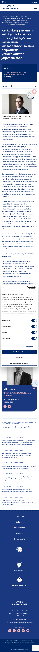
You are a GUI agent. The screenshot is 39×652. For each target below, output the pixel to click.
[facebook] (15, 427)
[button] (34, 2)
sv (12, 2)
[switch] (34, 326)
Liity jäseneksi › (19, 570)
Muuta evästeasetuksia (28, 642)
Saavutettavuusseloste (12, 640)
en (8, 2)
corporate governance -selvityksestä (14, 169)
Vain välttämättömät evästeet (19, 363)
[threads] (28, 427)
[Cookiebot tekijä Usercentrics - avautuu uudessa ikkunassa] (28, 287)
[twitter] (18, 428)
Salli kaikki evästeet (19, 352)
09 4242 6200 (21, 619)
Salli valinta (19, 357)
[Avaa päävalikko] (35, 7)
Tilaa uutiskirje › (19, 556)
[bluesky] (25, 427)
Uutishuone (13, 16)
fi (5, 2)
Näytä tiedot (29, 346)
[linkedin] (21, 428)
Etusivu (4, 16)
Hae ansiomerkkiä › (19, 585)
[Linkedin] (9, 406)
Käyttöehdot (17, 642)
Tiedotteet (24, 16)
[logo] (10, 7)
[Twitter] (5, 406)
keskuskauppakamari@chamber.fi (21, 622)
